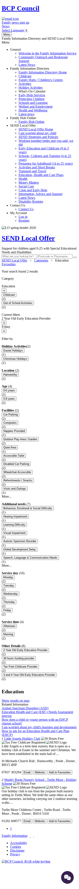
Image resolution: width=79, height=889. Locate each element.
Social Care (26, 186)
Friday (7, 610)
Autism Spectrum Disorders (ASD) (25, 708)
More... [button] (6, 496)
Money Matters (29, 182)
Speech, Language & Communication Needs (30, 557)
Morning (8, 634)
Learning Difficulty (14, 524)
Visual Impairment (14, 533)
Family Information (14, 835)
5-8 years (9, 398)
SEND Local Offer (41, 163)
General (43, 57)
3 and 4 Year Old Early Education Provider (29, 674)
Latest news (26, 114)
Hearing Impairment (15, 516)
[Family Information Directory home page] (26, 861)
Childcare (25, 76)
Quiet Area (9, 447)
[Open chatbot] (67, 877)
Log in (23, 217)
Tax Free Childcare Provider (20, 666)
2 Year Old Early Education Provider (25, 650)
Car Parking (10, 414)
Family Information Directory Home (43, 72)
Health (23, 179)
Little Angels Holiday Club (22, 738)
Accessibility (18, 843)
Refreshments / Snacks (17, 480)
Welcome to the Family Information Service (47, 53)
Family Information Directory (38, 91)
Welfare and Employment (35, 106)
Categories (41, 260)
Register (24, 220)
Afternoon (9, 626)
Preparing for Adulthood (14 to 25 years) (46, 163)
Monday (8, 577)
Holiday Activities (31, 87)
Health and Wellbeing (33, 110)
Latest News (27, 65)
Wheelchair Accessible (17, 472)
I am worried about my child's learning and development (39, 727)
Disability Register (31, 201)
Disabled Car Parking (16, 464)
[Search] (75, 257)
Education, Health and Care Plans (41, 175)
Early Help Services (32, 95)
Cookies (15, 846)
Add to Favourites (60, 772)
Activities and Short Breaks (37, 167)
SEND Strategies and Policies (38, 137)
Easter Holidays (13, 350)
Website (40, 772)
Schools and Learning (33, 103)
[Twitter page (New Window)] (30, 835)
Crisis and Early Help (33, 190)
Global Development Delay (19, 549)
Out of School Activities (17, 303)
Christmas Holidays (15, 358)
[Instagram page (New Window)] (33, 835)
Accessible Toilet (13, 455)
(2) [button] (28, 346)
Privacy (15, 854)
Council (20, 8)
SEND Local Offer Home (36, 129)
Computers (10, 422)
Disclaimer (17, 850)
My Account (19, 216)
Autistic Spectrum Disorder (19, 541)
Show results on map (15, 700)
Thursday (9, 602)
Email (27, 772)
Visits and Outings (14, 488)
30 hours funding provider (18, 658)
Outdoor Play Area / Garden (20, 439)
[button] (39, 271)
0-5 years (9, 390)
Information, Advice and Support (40, 194)
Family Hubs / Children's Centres (41, 80)
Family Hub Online (27, 120)
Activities (25, 84)
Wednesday (10, 593)
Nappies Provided (14, 431)
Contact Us (21, 207)
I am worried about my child (37, 133)
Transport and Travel (32, 171)
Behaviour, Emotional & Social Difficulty (27, 508)
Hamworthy (10, 374)
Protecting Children (31, 99)
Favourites (9, 264)
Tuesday (8, 585)
